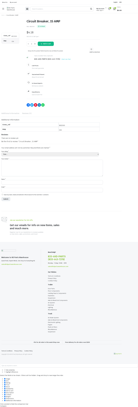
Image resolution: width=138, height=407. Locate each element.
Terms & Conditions (54, 276)
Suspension (51, 298)
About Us (4, 2)
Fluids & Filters (52, 327)
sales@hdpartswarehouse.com (11, 264)
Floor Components (54, 291)
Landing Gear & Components (57, 293)
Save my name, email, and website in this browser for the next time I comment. (26, 195)
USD (120, 2)
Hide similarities (10, 370)
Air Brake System (53, 317)
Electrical (51, 305)
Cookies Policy (52, 281)
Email (3, 187)
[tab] (10, 113)
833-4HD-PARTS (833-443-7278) (57, 258)
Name (3, 179)
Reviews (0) (27, 113)
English (115, 2)
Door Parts (51, 288)
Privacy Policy (52, 278)
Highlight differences (12, 372)
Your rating (5, 151)
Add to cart (47, 44)
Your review (5, 159)
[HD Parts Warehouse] (14, 9)
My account (13, 2)
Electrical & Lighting (54, 322)
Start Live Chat (66, 59)
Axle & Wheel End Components (57, 300)
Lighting (50, 307)
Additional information (10, 113)
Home (2, 15)
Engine (50, 325)
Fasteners (51, 296)
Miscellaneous (52, 310)
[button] (91, 49)
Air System (51, 303)
